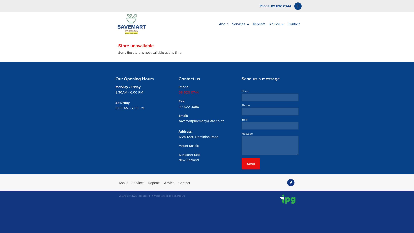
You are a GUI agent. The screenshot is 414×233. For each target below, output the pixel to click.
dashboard (144, 195)
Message (247, 133)
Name (245, 91)
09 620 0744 (189, 92)
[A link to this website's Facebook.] (298, 6)
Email (245, 119)
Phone (246, 105)
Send (251, 163)
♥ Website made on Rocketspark (168, 195)
